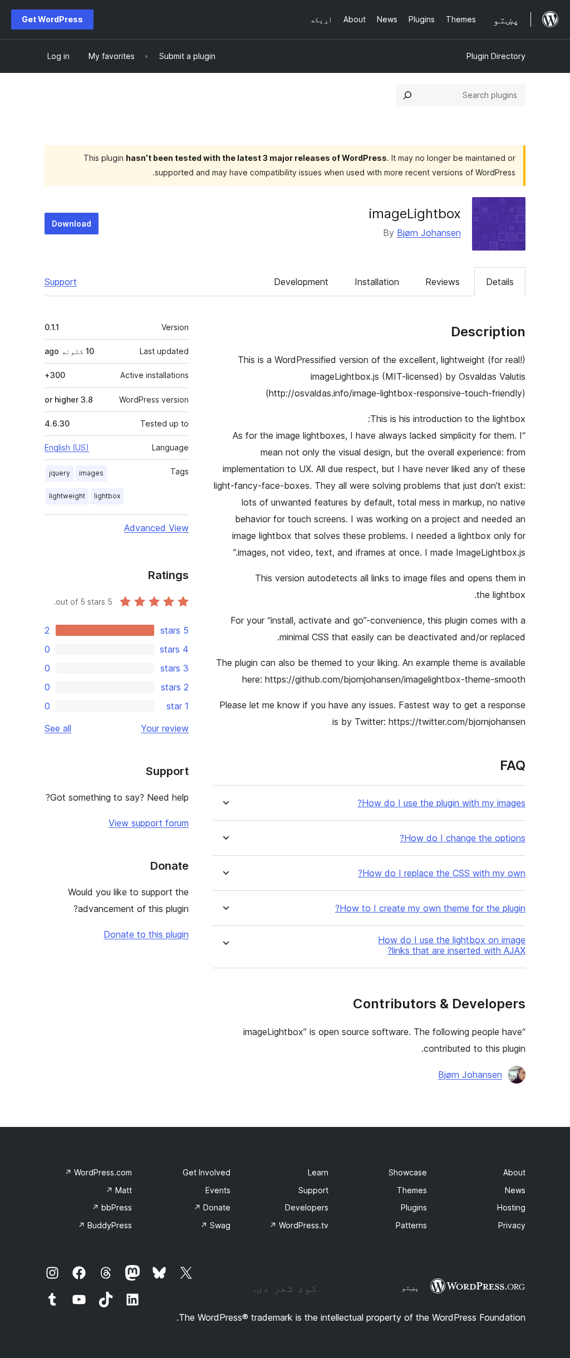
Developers (306, 1207)
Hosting (511, 1207)
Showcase (408, 1172)
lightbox (107, 496)
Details (500, 281)
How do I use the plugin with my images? (441, 803)
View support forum (149, 822)
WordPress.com (98, 1172)
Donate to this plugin (146, 934)
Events (217, 1190)
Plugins (414, 1207)
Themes (412, 1190)
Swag (215, 1225)
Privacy (511, 1225)
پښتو (410, 1287)
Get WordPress (52, 19)
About (514, 1172)
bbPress (112, 1207)
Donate (212, 1207)
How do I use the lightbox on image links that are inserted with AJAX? (451, 945)
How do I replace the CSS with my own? (441, 873)
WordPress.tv (298, 1225)
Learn (318, 1172)
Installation (377, 281)
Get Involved (206, 1172)
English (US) (67, 447)
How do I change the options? (462, 838)
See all (58, 728)
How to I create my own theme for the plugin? (430, 908)
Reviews (442, 281)
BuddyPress (105, 1225)
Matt (119, 1190)
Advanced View (156, 527)
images (91, 473)
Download (71, 223)
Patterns (411, 1225)
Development (301, 281)
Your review (165, 728)
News (515, 1190)
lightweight (67, 496)
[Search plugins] (407, 95)
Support (61, 281)
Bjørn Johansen (429, 232)
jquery (59, 473)
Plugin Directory (495, 56)
